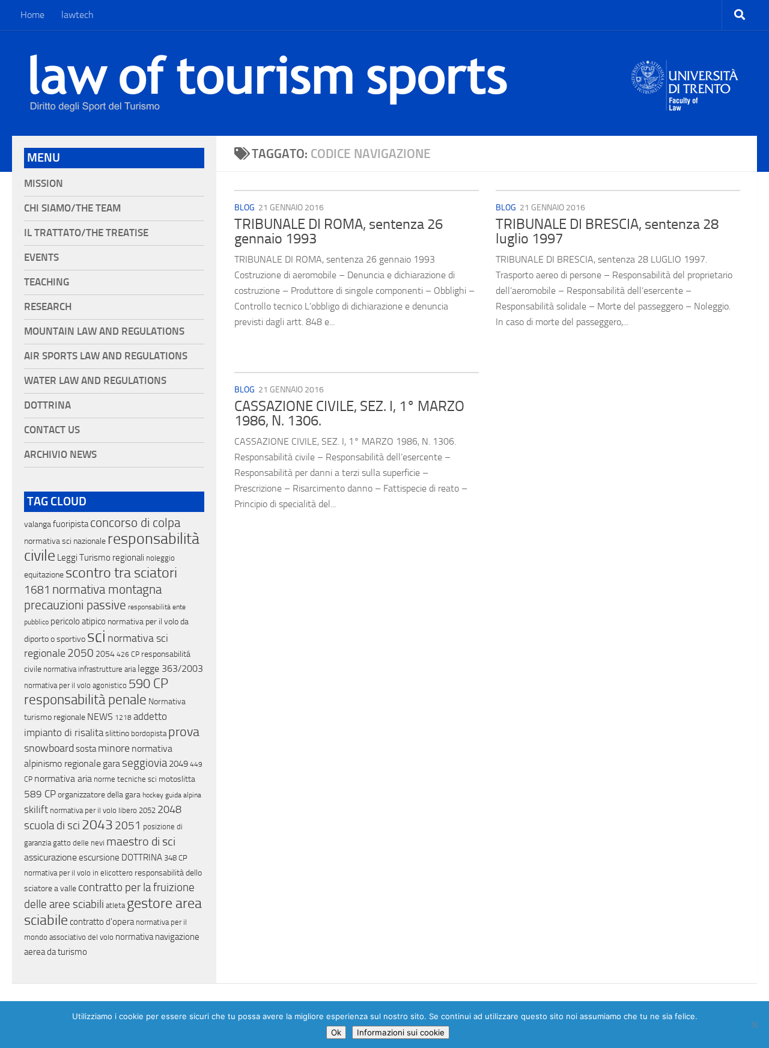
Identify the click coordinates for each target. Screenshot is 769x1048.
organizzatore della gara (99, 795)
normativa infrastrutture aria (89, 669)
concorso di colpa (135, 522)
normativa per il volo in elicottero (78, 872)
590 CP (148, 684)
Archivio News (60, 454)
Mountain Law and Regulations (104, 331)
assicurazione (50, 857)
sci (96, 636)
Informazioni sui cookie (401, 1032)
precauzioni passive (75, 605)
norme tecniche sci (125, 779)
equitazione (44, 575)
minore (114, 748)
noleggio (160, 557)
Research (47, 306)
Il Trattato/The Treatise (86, 233)
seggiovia (144, 763)
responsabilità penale (85, 700)
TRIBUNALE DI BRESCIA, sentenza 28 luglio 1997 (607, 231)
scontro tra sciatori (121, 572)
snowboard (49, 748)
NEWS (100, 716)
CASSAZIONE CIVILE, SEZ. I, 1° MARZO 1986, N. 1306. (349, 413)
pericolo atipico (78, 621)
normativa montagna (107, 589)
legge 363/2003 (170, 668)
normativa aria (63, 778)
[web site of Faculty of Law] (685, 103)
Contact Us (52, 430)
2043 (97, 825)
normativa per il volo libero (93, 810)
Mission (43, 183)
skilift (36, 809)
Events (41, 257)
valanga (37, 524)
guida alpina (183, 795)
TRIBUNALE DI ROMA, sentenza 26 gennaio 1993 (338, 231)
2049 (178, 763)
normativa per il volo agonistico (75, 685)
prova (183, 732)
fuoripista (70, 524)
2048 (169, 809)
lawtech (77, 14)
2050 (80, 653)
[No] (754, 1025)
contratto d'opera (102, 921)
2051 (128, 825)
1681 (37, 590)
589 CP (40, 794)
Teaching (46, 282)
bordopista (148, 733)
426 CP (128, 654)
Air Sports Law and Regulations (105, 356)
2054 (105, 654)
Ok (336, 1032)
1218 (123, 717)
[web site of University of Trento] (685, 78)
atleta (115, 905)
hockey (152, 795)
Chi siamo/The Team (72, 208)
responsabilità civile (111, 547)
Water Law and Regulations (95, 380)
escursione (99, 857)
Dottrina (47, 405)
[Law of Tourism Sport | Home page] (268, 83)
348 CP (175, 857)
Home (32, 14)
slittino (117, 733)
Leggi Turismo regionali (100, 557)
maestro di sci (140, 841)
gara (111, 763)
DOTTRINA (141, 857)
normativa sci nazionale (65, 541)
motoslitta (177, 779)
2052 (147, 810)
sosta (86, 748)
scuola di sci (52, 825)
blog (244, 208)
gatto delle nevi (79, 842)
